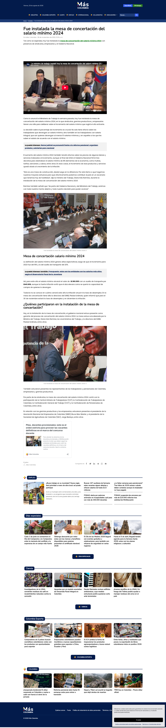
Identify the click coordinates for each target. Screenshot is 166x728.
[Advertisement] (65, 53)
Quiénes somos (60, 710)
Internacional (83, 15)
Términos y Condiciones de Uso (151, 724)
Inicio (25, 21)
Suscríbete (128, 6)
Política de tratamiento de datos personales (128, 724)
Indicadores (111, 15)
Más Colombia (31, 37)
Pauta (69, 710)
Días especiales (84, 556)
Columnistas (98, 15)
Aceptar (138, 720)
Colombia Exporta (49, 15)
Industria (34, 15)
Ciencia (84, 607)
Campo (62, 15)
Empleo (71, 15)
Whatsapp (137, 6)
